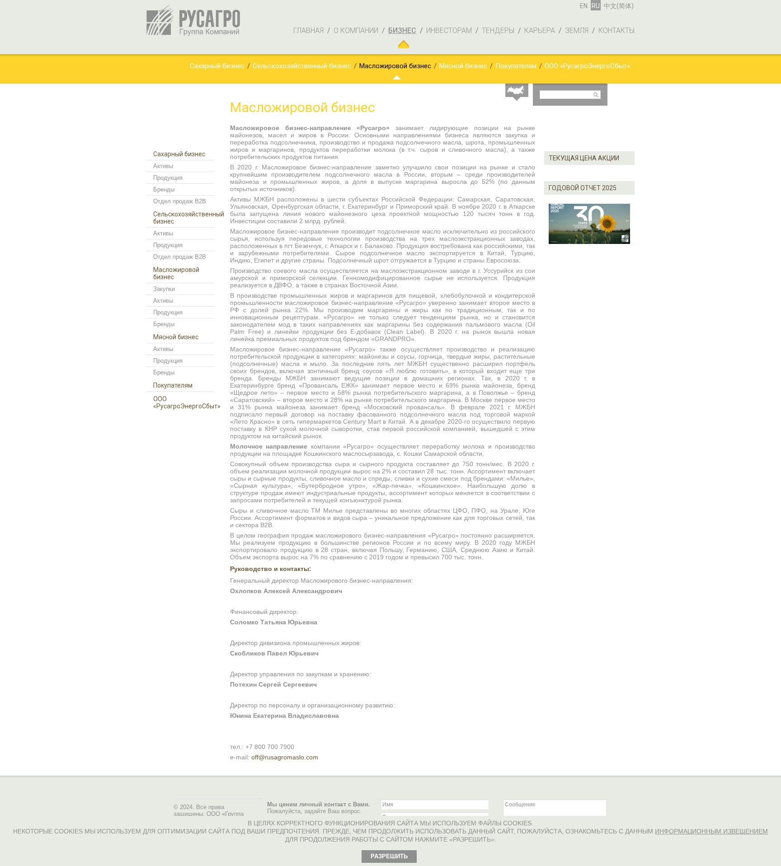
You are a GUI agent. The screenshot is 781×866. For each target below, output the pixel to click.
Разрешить (389, 856)
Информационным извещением (711, 831)
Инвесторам (449, 30)
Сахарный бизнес (217, 66)
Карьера (539, 30)
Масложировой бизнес (395, 66)
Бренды (163, 189)
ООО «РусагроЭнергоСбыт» (587, 66)
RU (596, 5)
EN (584, 5)
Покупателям (515, 66)
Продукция (168, 177)
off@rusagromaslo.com (284, 757)
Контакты (616, 30)
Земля (576, 30)
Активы (163, 166)
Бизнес (402, 30)
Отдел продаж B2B (179, 201)
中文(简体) (619, 5)
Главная (308, 30)
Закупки (164, 289)
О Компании (356, 30)
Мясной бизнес (463, 66)
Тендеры (498, 30)
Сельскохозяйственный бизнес (302, 66)
